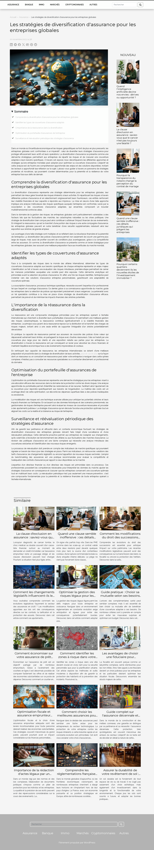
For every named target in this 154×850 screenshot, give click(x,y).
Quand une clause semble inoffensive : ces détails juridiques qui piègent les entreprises (128, 225)
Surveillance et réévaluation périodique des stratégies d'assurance (44, 138)
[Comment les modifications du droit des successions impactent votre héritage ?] (120, 518)
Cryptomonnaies (74, 4)
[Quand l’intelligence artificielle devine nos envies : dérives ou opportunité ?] (128, 71)
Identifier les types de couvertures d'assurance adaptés (39, 122)
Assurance (13, 4)
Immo (41, 4)
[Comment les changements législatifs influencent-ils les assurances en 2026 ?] (34, 577)
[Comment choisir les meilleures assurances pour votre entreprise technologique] (77, 696)
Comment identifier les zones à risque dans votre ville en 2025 (77, 656)
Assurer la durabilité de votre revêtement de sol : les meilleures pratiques (120, 773)
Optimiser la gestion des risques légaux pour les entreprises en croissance (77, 595)
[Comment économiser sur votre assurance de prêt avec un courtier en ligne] (34, 638)
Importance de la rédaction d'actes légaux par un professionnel (34, 773)
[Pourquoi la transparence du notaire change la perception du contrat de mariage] (128, 160)
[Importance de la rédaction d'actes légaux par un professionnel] (34, 755)
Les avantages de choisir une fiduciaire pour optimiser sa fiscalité (120, 656)
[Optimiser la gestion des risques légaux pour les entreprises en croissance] (77, 577)
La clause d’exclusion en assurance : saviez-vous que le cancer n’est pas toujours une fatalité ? (127, 136)
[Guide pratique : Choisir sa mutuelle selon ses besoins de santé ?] (120, 577)
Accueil (13, 17)
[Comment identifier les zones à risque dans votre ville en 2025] (77, 638)
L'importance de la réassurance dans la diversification (38, 128)
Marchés (55, 4)
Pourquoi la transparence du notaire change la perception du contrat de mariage (128, 181)
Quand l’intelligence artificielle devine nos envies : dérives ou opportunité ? (128, 92)
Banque (29, 4)
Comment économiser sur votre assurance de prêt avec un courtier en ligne (34, 656)
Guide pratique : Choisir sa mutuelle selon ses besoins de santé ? (120, 595)
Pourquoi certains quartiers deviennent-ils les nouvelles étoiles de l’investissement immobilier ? (128, 271)
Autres (93, 4)
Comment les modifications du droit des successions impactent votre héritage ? (120, 537)
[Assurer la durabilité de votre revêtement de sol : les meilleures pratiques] (120, 755)
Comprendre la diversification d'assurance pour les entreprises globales (46, 117)
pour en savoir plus (89, 354)
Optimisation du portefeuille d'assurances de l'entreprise (40, 133)
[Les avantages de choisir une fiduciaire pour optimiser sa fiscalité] (120, 638)
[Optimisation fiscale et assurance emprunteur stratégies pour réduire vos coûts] (34, 696)
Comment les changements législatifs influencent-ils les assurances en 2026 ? (33, 595)
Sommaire (21, 111)
